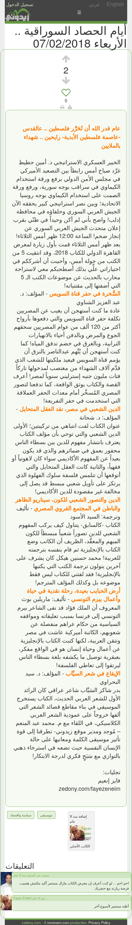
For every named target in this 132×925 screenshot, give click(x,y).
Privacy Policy (99, 922)
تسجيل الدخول (19, 4)
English (115, 4)
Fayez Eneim (86, 831)
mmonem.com (58, 922)
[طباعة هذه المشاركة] (62, 107)
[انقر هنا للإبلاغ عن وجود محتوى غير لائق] (70, 107)
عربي (94, 4)
